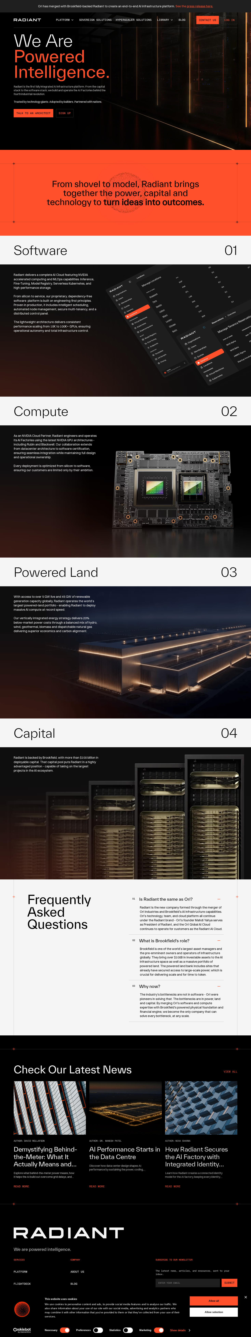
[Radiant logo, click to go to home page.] (27, 20)
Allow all (214, 1300)
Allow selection (214, 1312)
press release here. (200, 6)
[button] (65, 20)
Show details (178, 1330)
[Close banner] (246, 1297)
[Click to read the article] (50, 1108)
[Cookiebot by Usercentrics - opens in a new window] (22, 1330)
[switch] (98, 1330)
